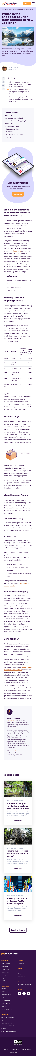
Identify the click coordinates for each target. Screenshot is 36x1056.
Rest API (3, 1006)
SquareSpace (5, 1000)
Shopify (3, 988)
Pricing (3, 975)
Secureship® (11, 721)
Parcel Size (9, 123)
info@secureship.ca (24, 984)
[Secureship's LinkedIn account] (28, 993)
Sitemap (6, 1049)
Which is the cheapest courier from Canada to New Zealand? (17, 117)
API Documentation (7, 1017)
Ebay (3, 991)
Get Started (5, 981)
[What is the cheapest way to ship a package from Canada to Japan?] (18, 789)
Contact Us (21, 977)
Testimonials (5, 972)
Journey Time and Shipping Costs (17, 121)
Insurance (10, 132)
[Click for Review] (18, 1042)
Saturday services (12, 129)
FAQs (19, 974)
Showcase (4, 966)
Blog (10, 9)
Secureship (5, 9)
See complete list (6, 1009)
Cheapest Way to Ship (8, 1031)
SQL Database (5, 1003)
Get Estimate (18, 194)
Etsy (2, 997)
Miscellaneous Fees (12, 126)
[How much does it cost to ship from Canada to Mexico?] (18, 836)
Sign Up (26, 3)
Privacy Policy (15, 1049)
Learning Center (6, 1023)
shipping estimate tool (19, 751)
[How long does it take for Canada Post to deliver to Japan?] (18, 884)
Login (3, 978)
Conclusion (9, 137)
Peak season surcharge (14, 134)
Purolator (21, 963)
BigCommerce (6, 994)
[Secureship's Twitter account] (24, 993)
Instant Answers (23, 971)
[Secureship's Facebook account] (19, 993)
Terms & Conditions (27, 1049)
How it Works (5, 963)
